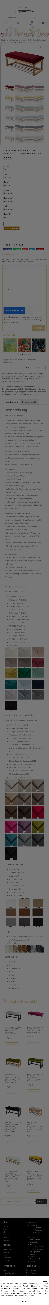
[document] (24, 652)
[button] (45, 1279)
